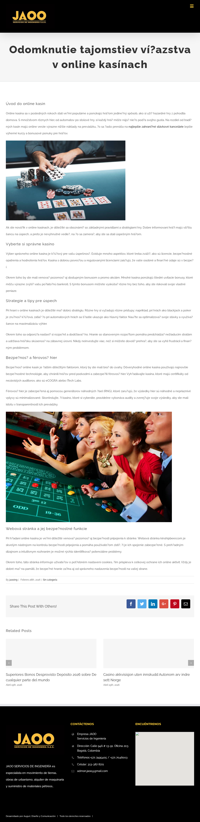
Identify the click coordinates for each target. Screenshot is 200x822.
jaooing (13, 579)
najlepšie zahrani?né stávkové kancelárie (156, 126)
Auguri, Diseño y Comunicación (39, 816)
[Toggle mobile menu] (192, 6)
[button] (165, 756)
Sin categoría (50, 579)
